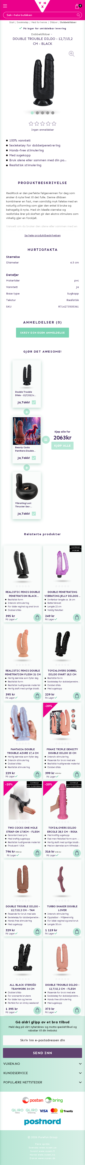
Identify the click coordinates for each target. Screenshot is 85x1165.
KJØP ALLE (62, 445)
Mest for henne (39, 22)
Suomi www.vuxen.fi (42, 1151)
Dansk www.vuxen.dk (42, 1158)
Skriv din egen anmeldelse (42, 332)
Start (11, 22)
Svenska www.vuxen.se (42, 1147)
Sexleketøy (22, 22)
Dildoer (54, 22)
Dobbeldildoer (68, 22)
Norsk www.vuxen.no (42, 1154)
